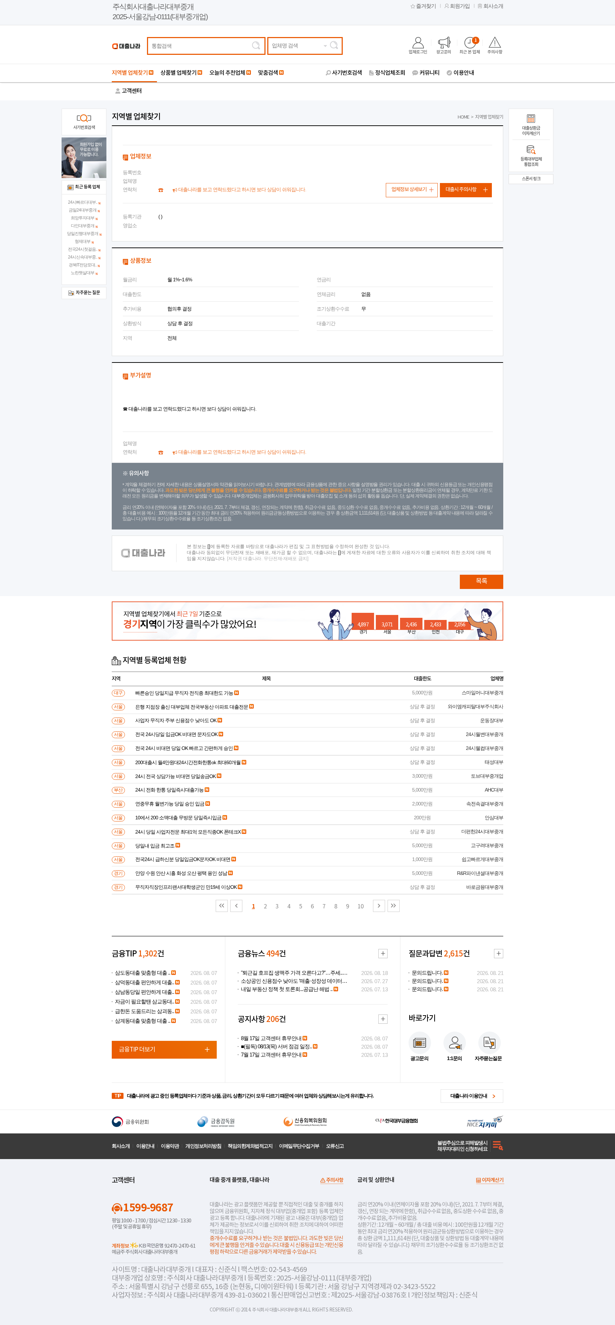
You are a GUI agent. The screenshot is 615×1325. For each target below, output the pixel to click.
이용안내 (463, 73)
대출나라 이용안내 (469, 1096)
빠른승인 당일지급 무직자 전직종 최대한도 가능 (184, 693)
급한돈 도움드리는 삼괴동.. (144, 1011)
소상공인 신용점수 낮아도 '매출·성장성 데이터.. (292, 981)
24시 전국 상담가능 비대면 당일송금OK (175, 776)
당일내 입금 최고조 (154, 846)
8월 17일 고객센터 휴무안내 (271, 1038)
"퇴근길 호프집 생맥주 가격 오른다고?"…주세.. (291, 973)
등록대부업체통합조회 (531, 162)
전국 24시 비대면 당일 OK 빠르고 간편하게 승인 (184, 748)
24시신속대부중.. (82, 257)
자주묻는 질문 (88, 293)
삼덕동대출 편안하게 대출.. (144, 982)
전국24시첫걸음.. (82, 249)
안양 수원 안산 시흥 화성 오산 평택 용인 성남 (181, 873)
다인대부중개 (82, 226)
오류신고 (335, 1146)
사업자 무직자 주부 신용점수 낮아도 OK (175, 720)
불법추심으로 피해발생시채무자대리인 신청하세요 (462, 1146)
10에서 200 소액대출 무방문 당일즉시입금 (178, 817)
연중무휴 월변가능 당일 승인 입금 (169, 804)
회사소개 (493, 6)
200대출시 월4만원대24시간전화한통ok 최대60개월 (188, 762)
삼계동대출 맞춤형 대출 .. (142, 1021)
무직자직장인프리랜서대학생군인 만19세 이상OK (186, 887)
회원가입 (460, 6)
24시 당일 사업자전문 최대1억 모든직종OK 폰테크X (188, 832)
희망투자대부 (82, 218)
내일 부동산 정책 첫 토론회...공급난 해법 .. (286, 989)
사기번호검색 (347, 73)
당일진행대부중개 (82, 233)
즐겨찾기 (426, 6)
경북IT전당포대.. (82, 265)
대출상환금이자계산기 (531, 131)
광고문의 (443, 51)
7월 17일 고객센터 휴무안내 (271, 1055)
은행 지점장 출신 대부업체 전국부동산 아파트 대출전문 (191, 707)
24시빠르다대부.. (82, 202)
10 (360, 906)
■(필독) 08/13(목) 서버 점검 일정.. (276, 1046)
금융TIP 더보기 (137, 1049)
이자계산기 (492, 1180)
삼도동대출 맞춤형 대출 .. (142, 973)
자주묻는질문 (488, 1058)
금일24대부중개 (82, 210)
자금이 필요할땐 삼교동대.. (144, 1002)
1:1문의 (454, 1058)
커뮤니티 (430, 73)
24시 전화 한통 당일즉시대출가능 (169, 790)
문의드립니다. (427, 973)
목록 (481, 581)
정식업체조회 (390, 73)
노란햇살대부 (82, 273)
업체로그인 (418, 51)
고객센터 (132, 91)
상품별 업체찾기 (178, 73)
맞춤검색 (268, 73)
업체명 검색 (285, 45)
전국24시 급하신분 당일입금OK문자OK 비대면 (182, 859)
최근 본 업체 (469, 46)
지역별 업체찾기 (130, 73)
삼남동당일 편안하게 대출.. (144, 992)
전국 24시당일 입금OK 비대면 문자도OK (176, 734)
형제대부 (82, 241)
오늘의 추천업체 (227, 73)
